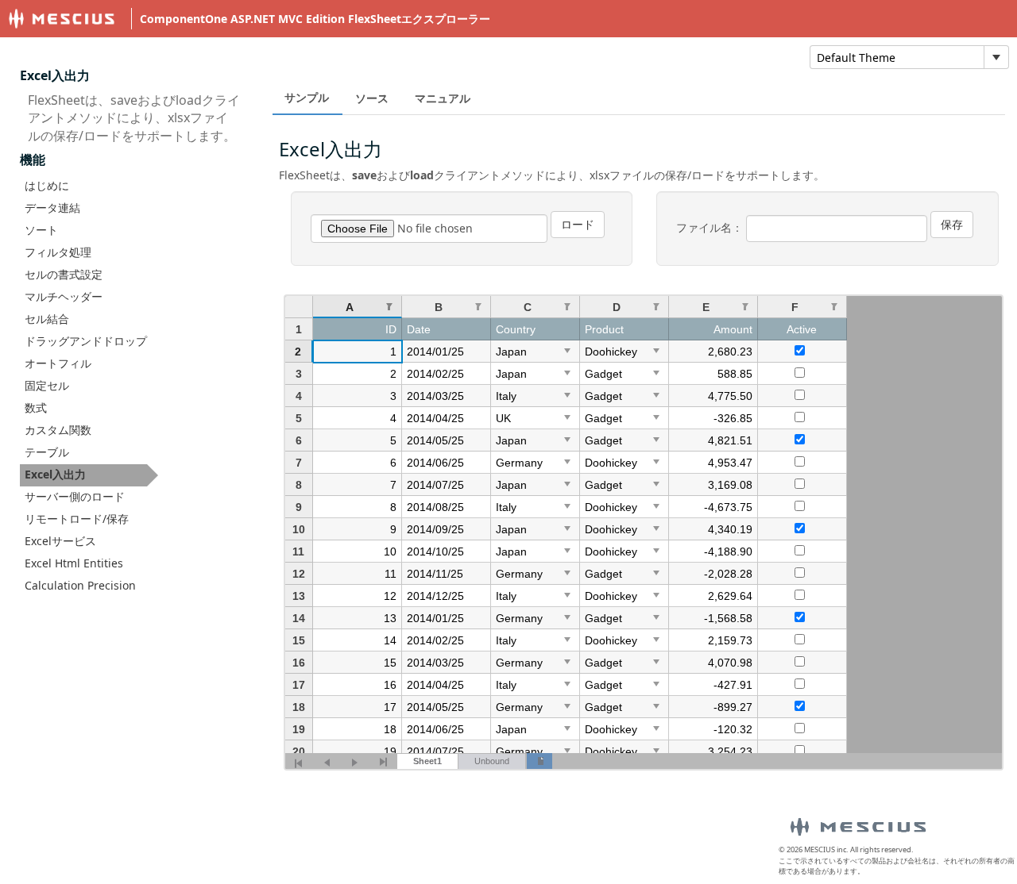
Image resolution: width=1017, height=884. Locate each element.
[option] (89, 186)
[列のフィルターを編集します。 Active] (834, 306)
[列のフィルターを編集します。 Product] (656, 306)
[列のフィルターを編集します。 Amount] (745, 306)
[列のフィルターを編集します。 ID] (389, 306)
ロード (577, 224)
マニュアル (442, 98)
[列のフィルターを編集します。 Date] (478, 306)
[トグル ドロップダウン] (996, 57)
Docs (571, 56)
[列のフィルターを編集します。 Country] (567, 306)
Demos (504, 56)
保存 (952, 224)
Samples (643, 56)
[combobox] (897, 57)
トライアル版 (739, 56)
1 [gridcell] (393, 351)
